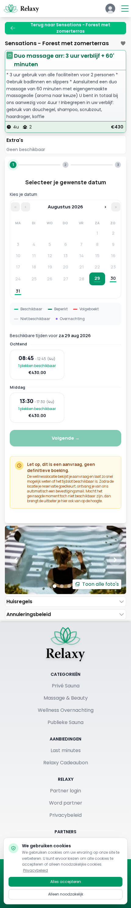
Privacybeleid (65, 815)
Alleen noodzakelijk (65, 894)
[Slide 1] (54, 586)
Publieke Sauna (65, 722)
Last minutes (66, 750)
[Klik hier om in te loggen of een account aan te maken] (110, 8)
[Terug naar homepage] (65, 644)
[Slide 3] (69, 586)
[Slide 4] (76, 586)
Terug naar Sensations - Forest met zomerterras (70, 28)
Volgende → (66, 438)
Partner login (65, 790)
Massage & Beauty (66, 697)
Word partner (65, 802)
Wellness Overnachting (66, 710)
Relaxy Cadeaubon (65, 762)
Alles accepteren (65, 881)
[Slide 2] (62, 586)
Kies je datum (23, 194)
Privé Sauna (66, 685)
